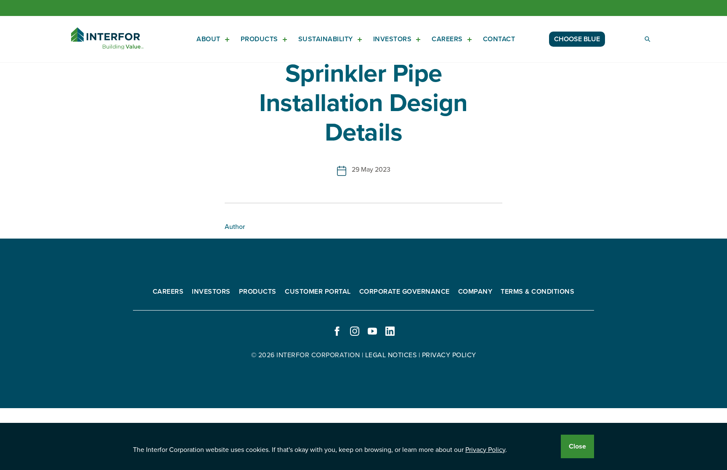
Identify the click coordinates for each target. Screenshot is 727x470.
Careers (447, 39)
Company (475, 291)
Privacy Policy (485, 450)
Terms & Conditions (537, 291)
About (208, 39)
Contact (499, 39)
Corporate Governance (404, 291)
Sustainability (325, 39)
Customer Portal (318, 291)
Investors (392, 39)
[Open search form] (647, 39)
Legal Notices (391, 355)
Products (259, 39)
